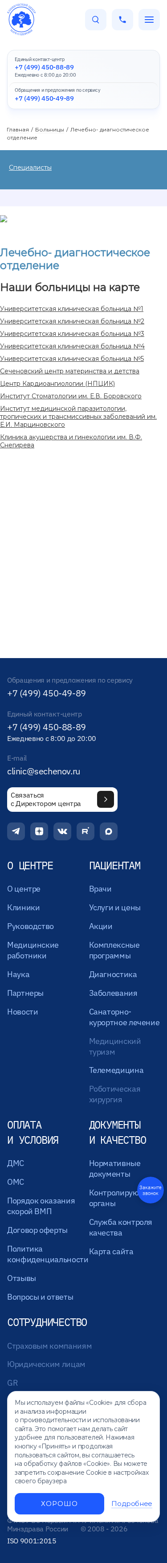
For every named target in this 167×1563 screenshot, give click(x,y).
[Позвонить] (122, 19)
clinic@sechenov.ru (43, 771)
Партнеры (25, 993)
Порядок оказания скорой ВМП (41, 1205)
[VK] (62, 831)
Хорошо (59, 1503)
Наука (18, 974)
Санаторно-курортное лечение (124, 1017)
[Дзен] (39, 831)
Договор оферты (37, 1230)
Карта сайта (111, 1251)
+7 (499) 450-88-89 (46, 727)
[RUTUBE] (85, 831)
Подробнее (131, 1504)
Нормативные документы (115, 1168)
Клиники (23, 907)
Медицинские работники (33, 950)
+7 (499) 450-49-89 (46, 693)
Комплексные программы (114, 950)
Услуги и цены (115, 907)
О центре (24, 889)
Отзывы (21, 1278)
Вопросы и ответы (40, 1297)
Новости (22, 1012)
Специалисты (30, 168)
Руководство (30, 926)
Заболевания (113, 993)
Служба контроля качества (121, 1227)
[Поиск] (95, 19)
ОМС (15, 1182)
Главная (18, 129)
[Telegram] (16, 831)
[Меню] (149, 19)
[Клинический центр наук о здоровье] (21, 20)
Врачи (100, 889)
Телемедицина (116, 1070)
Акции (101, 926)
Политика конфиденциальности (48, 1254)
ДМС (15, 1163)
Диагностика (113, 974)
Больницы (49, 129)
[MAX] (109, 831)
